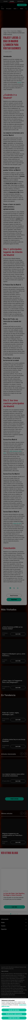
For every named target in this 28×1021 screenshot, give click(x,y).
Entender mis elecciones (14, 1010)
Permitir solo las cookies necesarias (14, 1014)
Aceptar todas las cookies (14, 1017)
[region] (14, 1009)
